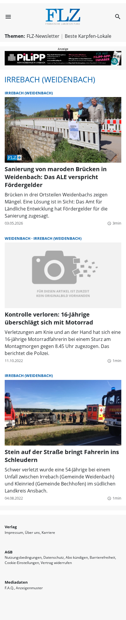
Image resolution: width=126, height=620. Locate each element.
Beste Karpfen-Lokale (88, 36)
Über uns (32, 532)
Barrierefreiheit (102, 557)
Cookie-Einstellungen (22, 562)
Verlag (11, 526)
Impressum (14, 532)
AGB (9, 552)
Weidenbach (18, 238)
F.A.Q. (9, 587)
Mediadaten (16, 582)
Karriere (48, 532)
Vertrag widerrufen (56, 562)
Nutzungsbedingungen (23, 557)
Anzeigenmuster (29, 587)
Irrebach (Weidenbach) (49, 79)
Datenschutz (53, 557)
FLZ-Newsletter (43, 36)
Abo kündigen (77, 557)
